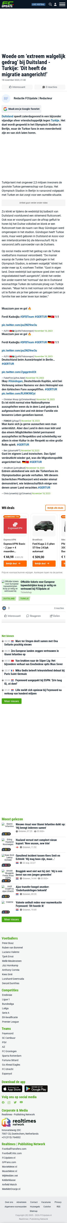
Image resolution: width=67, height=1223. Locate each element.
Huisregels (35, 1206)
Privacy (58, 1202)
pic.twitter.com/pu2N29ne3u (19, 325)
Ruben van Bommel (12, 947)
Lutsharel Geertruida (13, 978)
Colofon (47, 1206)
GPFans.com (9, 1162)
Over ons (9, 1202)
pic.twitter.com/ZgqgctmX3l (19, 372)
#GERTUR (41, 316)
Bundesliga (8, 1004)
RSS (58, 1206)
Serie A (5, 1012)
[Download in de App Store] (12, 1088)
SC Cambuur (8, 1038)
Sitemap (33, 1211)
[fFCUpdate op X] (15, 1102)
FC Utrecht (7, 1069)
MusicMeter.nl (9, 1171)
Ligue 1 (6, 999)
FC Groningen (9, 1051)
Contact (34, 1202)
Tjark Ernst (8, 956)
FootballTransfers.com (14, 1148)
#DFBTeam (27, 316)
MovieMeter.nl (9, 1166)
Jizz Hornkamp (10, 965)
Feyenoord (7, 1033)
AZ (3, 1046)
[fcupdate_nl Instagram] (9, 1103)
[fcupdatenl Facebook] (3, 1102)
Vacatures (46, 1202)
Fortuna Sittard (10, 1060)
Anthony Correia (10, 970)
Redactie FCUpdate (25, 98)
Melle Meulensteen (12, 961)
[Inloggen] (54, 4)
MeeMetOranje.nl (11, 1189)
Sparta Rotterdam (11, 1055)
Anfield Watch (9, 1184)
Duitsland (7, 116)
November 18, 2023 (43, 331)
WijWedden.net (10, 1175)
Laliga (5, 1008)
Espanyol (7, 1073)
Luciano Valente (10, 952)
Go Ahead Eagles (11, 1064)
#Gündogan (15, 381)
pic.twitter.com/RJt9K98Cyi (18, 393)
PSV (4, 1042)
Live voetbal (38, 4)
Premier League (10, 1021)
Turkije (55, 120)
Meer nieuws (11, 701)
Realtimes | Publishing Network (33, 1219)
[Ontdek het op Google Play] (36, 1088)
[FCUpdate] (8, 4)
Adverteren (21, 1202)
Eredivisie (7, 995)
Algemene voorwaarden (16, 1206)
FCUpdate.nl (8, 1157)
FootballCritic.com (12, 1153)
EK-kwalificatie (10, 1017)
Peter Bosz (8, 943)
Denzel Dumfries (10, 983)
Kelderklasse (8, 1180)
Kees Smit (7, 974)
